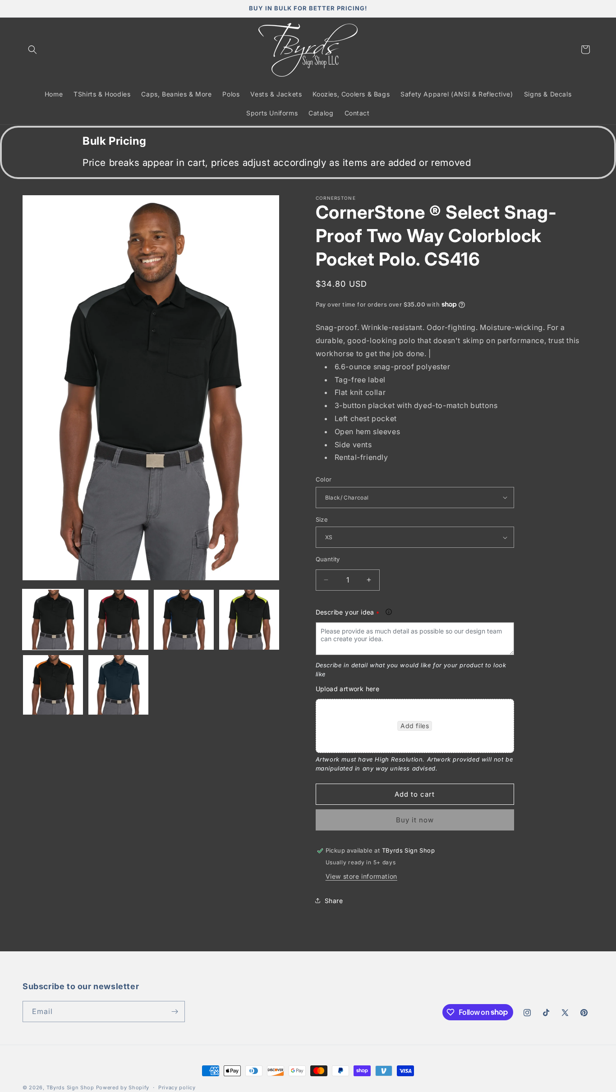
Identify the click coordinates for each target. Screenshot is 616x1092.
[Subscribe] (174, 1011)
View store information (361, 876)
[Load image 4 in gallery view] (249, 619)
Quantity (328, 559)
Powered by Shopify (123, 1087)
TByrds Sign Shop (70, 1087)
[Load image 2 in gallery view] (118, 619)
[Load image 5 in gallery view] (53, 685)
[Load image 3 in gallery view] (183, 619)
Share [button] (334, 900)
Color (324, 479)
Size (322, 519)
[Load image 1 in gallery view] (53, 619)
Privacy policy (177, 1087)
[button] (32, 50)
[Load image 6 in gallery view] (118, 685)
